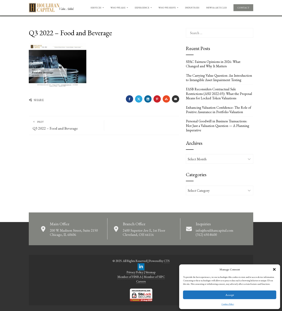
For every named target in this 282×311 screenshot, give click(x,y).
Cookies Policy (227, 304)
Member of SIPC (154, 277)
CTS (167, 261)
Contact (243, 7)
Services (96, 7)
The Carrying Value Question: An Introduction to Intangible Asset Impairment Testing (219, 77)
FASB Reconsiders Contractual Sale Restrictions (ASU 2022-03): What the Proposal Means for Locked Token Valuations (219, 93)
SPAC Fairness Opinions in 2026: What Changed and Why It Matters (213, 63)
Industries (192, 7)
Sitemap (150, 272)
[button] (274, 269)
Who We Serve (167, 7)
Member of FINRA (129, 277)
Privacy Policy (135, 272)
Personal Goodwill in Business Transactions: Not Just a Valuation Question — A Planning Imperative (217, 125)
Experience (142, 7)
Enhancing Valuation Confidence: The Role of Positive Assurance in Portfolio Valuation (218, 109)
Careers (141, 281)
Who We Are (117, 7)
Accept (229, 295)
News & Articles (216, 7)
